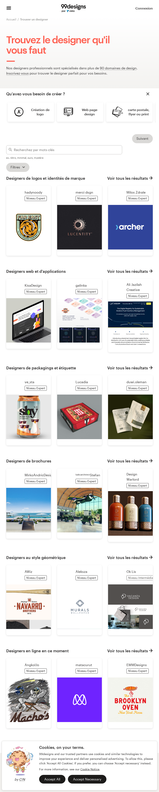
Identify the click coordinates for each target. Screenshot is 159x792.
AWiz (28, 571)
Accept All (52, 779)
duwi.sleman (136, 382)
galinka (81, 285)
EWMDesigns (136, 665)
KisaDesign (33, 285)
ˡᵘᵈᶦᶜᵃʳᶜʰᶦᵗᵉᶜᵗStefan (88, 475)
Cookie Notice (89, 769)
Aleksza (81, 571)
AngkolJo (32, 665)
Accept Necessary (87, 779)
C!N (22, 779)
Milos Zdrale (136, 192)
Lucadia (82, 382)
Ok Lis (131, 571)
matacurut (84, 665)
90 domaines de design (118, 68)
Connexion (144, 8)
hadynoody (33, 192)
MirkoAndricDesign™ (41, 475)
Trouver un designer (34, 19)
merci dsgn (84, 192)
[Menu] (8, 8)
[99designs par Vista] (73, 8)
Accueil (11, 19)
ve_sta (29, 382)
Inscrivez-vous (17, 73)
